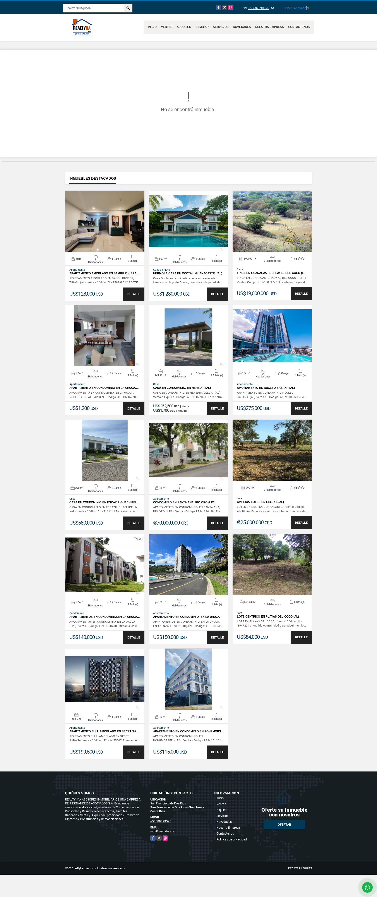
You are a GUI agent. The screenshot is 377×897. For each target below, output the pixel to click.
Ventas (166, 27)
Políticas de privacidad (231, 839)
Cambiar (202, 27)
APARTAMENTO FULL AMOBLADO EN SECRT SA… (104, 731)
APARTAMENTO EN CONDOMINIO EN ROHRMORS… (188, 731)
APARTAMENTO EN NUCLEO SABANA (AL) (266, 387)
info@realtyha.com (163, 831)
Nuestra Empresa (269, 27)
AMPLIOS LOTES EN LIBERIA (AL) (260, 502)
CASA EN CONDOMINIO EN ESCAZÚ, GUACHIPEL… (104, 502)
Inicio (152, 27)
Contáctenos (299, 27)
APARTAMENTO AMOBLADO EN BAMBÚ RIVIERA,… (104, 273)
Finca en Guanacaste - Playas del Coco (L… (272, 273)
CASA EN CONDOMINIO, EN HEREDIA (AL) (182, 387)
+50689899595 (258, 8)
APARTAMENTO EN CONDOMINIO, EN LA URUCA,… (188, 616)
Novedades (242, 27)
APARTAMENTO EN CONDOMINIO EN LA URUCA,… (104, 387)
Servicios (221, 27)
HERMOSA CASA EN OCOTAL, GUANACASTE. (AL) (187, 273)
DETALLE (133, 294)
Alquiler (184, 27)
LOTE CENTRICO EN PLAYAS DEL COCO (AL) (268, 616)
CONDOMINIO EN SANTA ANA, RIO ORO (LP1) (184, 502)
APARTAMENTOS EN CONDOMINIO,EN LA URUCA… (104, 616)
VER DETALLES (105, 221)
